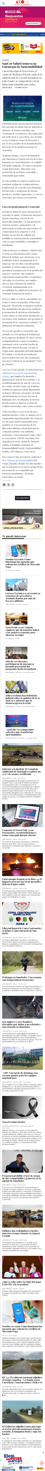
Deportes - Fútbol (17, 1082)
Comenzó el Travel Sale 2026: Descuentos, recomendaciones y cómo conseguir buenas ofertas (19, 832)
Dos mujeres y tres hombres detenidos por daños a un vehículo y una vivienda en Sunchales (21, 1024)
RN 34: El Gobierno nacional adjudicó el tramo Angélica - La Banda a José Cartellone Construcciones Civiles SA (22, 1380)
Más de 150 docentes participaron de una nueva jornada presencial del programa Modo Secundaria (21, 665)
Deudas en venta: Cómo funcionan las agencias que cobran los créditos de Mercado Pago (23, 563)
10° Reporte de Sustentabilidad (19, 460)
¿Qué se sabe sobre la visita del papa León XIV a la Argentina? (21, 1283)
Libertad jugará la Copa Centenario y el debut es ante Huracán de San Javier (22, 931)
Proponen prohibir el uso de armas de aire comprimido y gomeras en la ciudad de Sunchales (21, 1178)
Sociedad (15, 1288)
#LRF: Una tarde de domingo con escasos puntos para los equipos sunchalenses (20, 1075)
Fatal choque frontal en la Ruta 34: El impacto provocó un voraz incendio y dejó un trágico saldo (22, 881)
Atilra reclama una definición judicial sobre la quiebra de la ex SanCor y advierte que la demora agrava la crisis (23, 699)
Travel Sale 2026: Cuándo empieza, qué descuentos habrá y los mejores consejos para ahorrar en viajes (22, 631)
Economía (5, 60)
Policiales (15, 888)
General (15, 839)
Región (14, 1386)
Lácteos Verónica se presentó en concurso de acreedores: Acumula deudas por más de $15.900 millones (23, 597)
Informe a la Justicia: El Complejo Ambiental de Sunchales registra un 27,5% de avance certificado (21, 771)
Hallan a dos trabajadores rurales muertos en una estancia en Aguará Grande (21, 1233)
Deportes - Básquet (18, 937)
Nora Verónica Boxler (13, 1121)
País (18, 1438)
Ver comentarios (22, 498)
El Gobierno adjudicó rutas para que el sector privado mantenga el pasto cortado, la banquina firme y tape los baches (21, 1430)
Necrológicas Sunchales (27, 1126)
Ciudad (14, 778)
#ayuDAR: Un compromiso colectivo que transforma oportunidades (20, 732)
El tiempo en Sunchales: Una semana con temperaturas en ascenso (21, 978)
